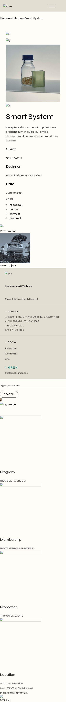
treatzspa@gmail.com (16, 373)
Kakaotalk (11, 353)
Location (7, 675)
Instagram (11, 348)
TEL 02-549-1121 (14, 325)
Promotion (9, 607)
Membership (10, 540)
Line (7, 358)
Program (7, 472)
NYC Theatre (14, 158)
